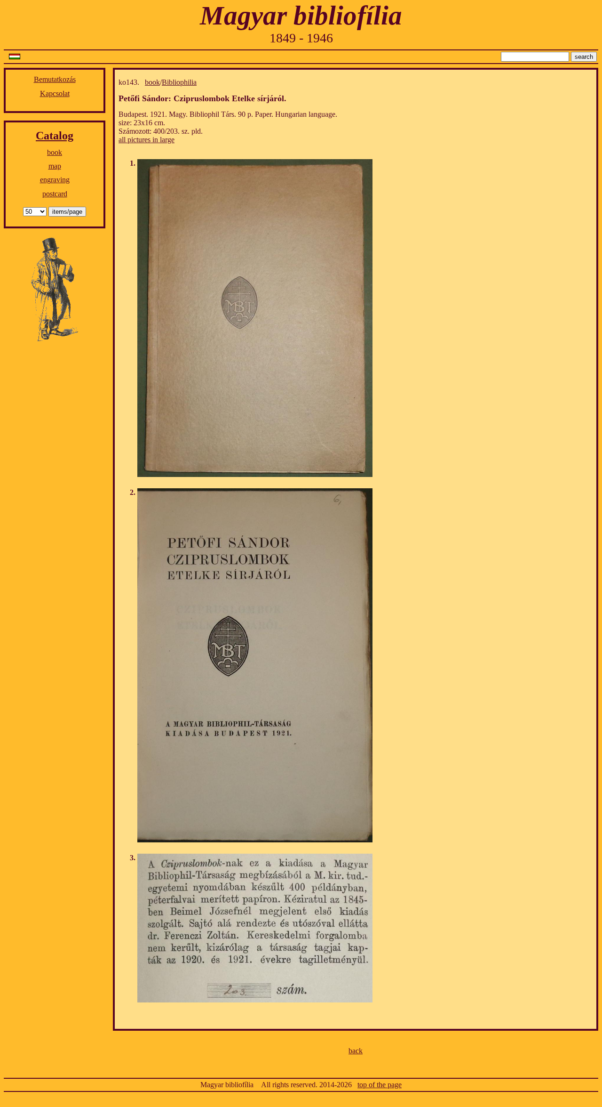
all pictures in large (146, 140)
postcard (54, 194)
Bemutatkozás (55, 79)
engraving (55, 180)
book (54, 152)
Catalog (54, 135)
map (54, 166)
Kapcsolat (55, 93)
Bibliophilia (179, 82)
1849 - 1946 (301, 38)
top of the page (379, 1085)
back (356, 1051)
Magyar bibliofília (301, 15)
